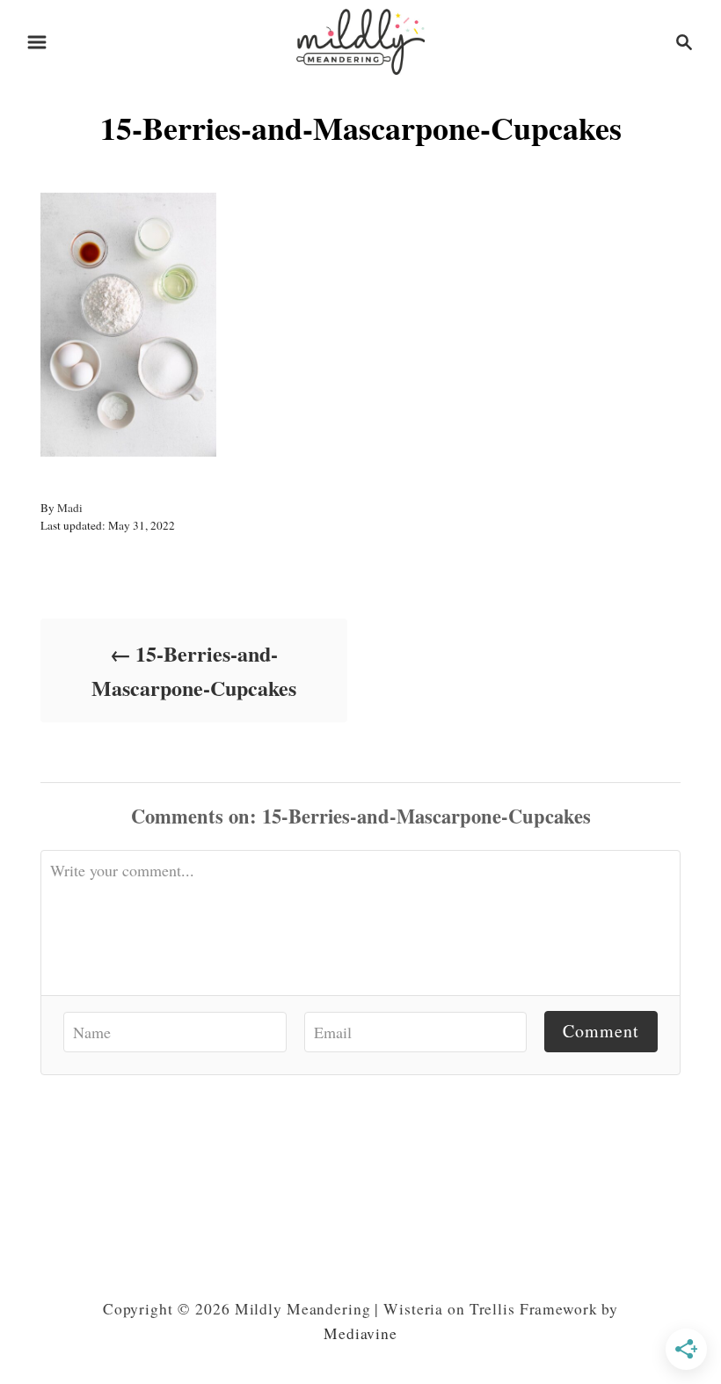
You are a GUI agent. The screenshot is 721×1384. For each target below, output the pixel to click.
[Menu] (37, 42)
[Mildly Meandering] (360, 39)
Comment (601, 1031)
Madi (70, 508)
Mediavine (360, 1333)
